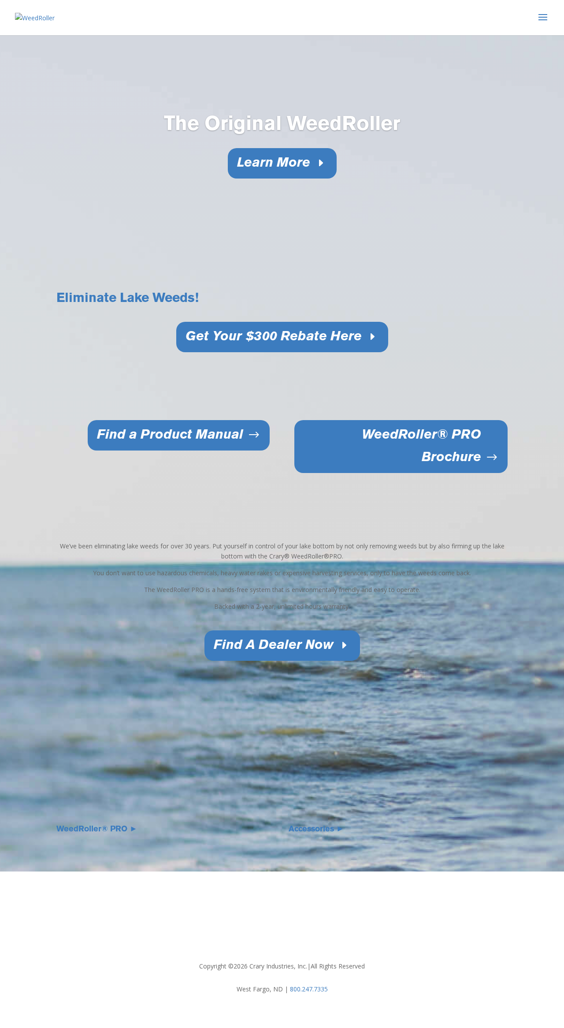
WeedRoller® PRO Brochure (421, 446)
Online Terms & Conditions (363, 912)
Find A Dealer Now (274, 646)
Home (123, 912)
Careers (256, 912)
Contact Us (219, 912)
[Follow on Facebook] (273, 938)
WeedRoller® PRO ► (96, 829)
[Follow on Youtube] (291, 938)
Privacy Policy (295, 912)
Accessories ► (316, 829)
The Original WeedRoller (282, 125)
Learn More (273, 163)
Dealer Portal (430, 912)
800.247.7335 (309, 989)
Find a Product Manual (170, 435)
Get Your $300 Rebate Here (274, 337)
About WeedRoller (167, 912)
